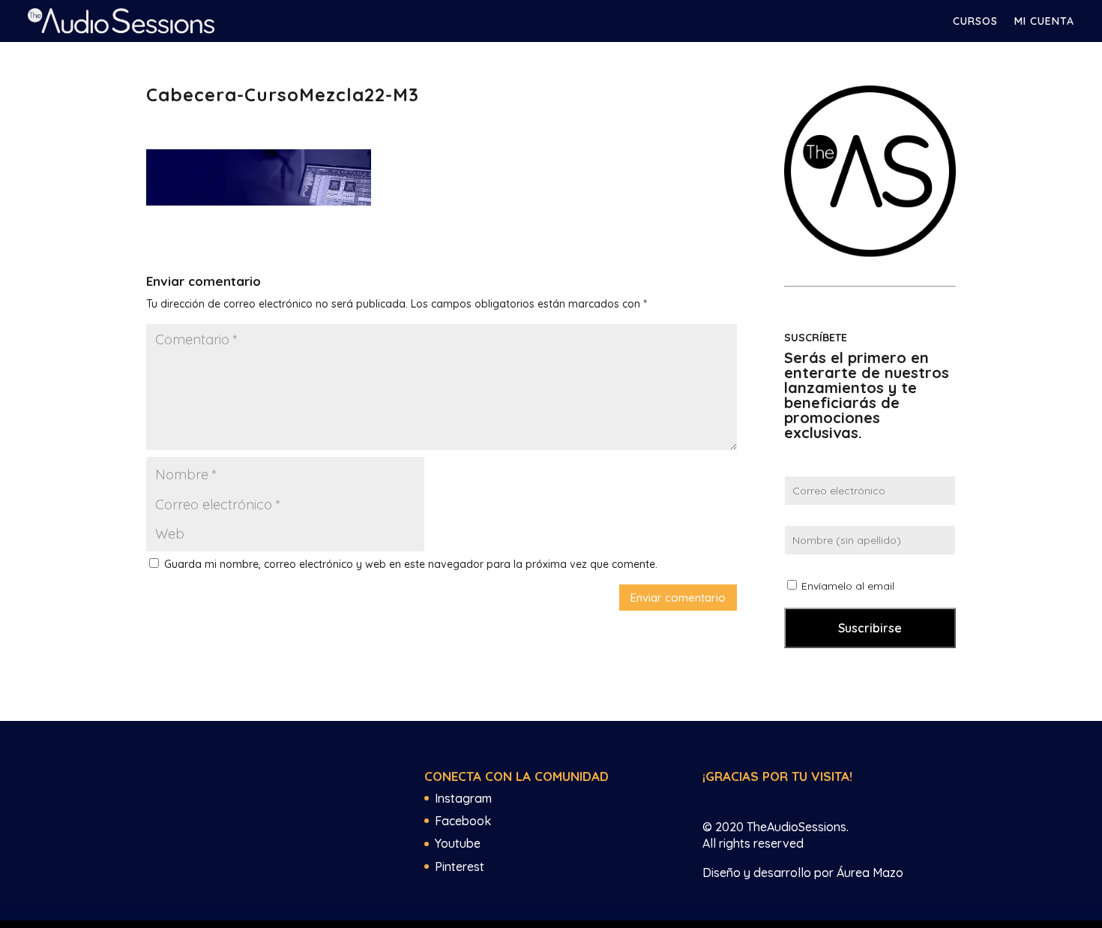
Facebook (463, 820)
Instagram (463, 798)
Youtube (458, 843)
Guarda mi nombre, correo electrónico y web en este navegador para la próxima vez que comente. (410, 564)
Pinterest (459, 866)
